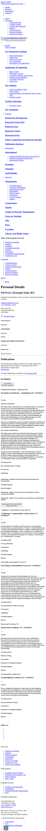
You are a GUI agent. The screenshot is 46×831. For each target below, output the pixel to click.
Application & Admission (16, 67)
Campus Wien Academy (17, 26)
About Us (8, 13)
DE (6, 19)
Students (8, 244)
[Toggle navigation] (24, 4)
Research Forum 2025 (14, 122)
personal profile (31, 373)
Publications (5, 369)
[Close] (2, 519)
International (9, 11)
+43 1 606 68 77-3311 (8, 305)
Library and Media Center (17, 233)
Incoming (9, 164)
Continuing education (12, 248)
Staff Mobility (11, 173)
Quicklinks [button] (9, 20)
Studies (7, 7)
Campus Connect (15, 24)
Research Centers (12, 131)
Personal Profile (9, 316)
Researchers (9, 252)
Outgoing (9, 169)
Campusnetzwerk (15, 22)
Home (7, 282)
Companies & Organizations (14, 254)
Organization (11, 181)
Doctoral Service (12, 135)
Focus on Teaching (13, 216)
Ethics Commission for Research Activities (23, 140)
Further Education (13, 101)
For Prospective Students (16, 51)
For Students (10, 85)
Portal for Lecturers (15, 34)
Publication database (14, 144)
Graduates (8, 246)
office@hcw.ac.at (7, 807)
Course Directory (15, 30)
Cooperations (11, 203)
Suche (3, 40)
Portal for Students (15, 32)
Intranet (12, 28)
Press (7, 225)
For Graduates (11, 109)
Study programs (10, 47)
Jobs (7, 220)
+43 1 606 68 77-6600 (8, 805)
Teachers (8, 250)
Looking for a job (11, 256)
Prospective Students (12, 242)
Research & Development (16, 118)
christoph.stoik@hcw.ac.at (10, 303)
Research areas (11, 126)
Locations (9, 229)
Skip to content (6, 2)
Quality (8, 207)
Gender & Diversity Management (19, 212)
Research (8, 9)
